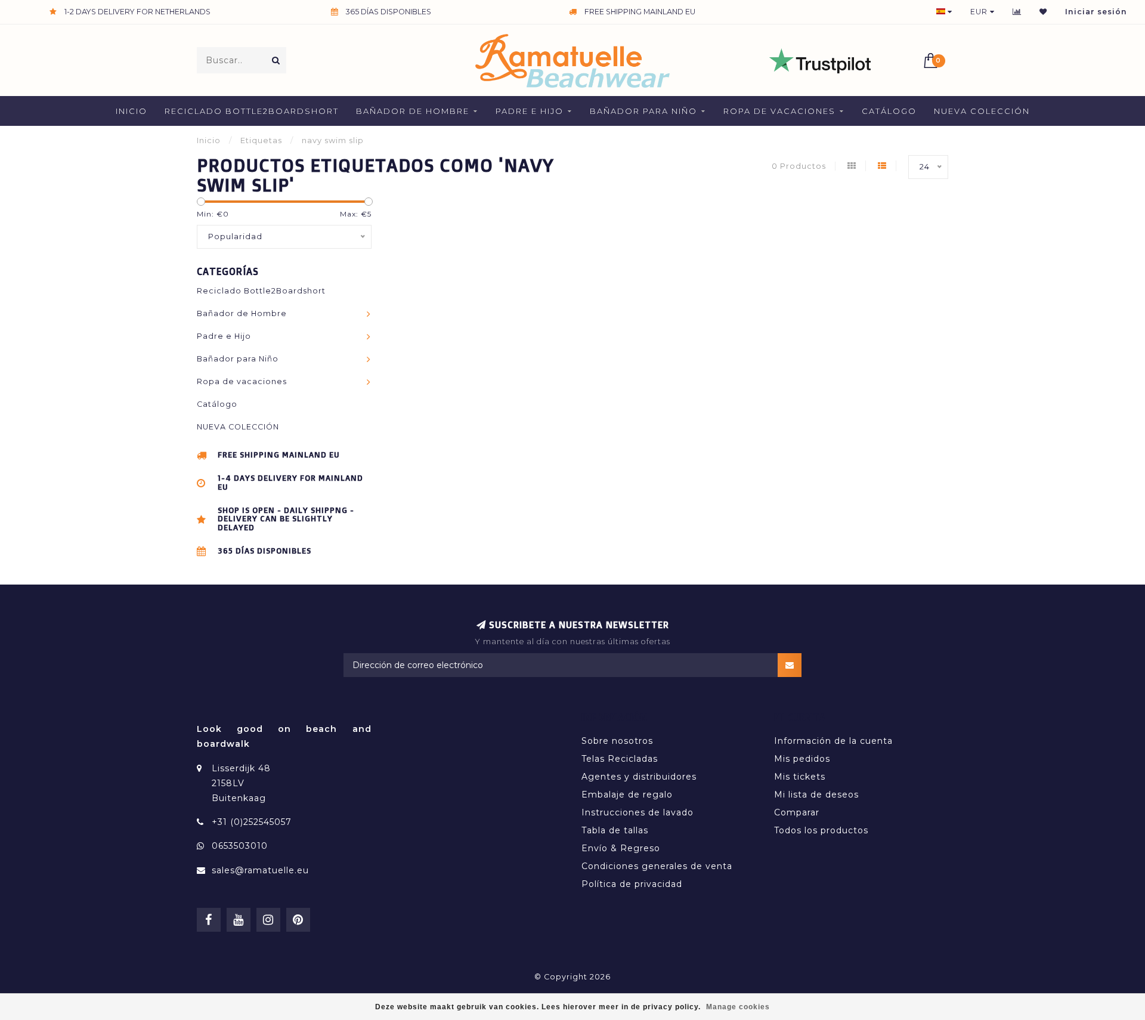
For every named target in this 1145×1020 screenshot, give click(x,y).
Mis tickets (799, 776)
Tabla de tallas (614, 830)
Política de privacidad (631, 884)
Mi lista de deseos (816, 794)
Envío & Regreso (620, 848)
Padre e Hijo (530, 111)
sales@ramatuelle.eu (260, 870)
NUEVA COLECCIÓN (982, 111)
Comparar (796, 812)
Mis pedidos (802, 758)
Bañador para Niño (643, 111)
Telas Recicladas (619, 758)
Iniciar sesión (1096, 11)
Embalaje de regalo (627, 794)
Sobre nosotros (617, 740)
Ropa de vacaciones (779, 111)
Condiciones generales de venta (656, 866)
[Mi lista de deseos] (1043, 11)
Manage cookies (738, 1007)
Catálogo (889, 111)
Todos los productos (821, 830)
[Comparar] (1017, 11)
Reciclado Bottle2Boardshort (252, 111)
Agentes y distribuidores (639, 776)
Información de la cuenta (833, 740)
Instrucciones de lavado (637, 812)
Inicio (131, 111)
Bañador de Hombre (412, 111)
